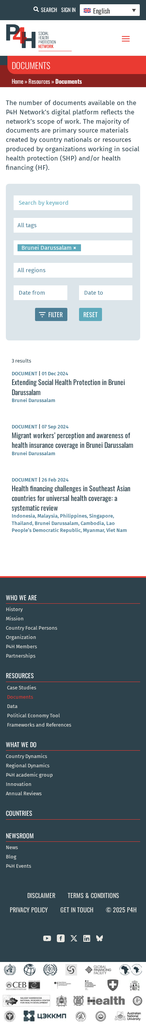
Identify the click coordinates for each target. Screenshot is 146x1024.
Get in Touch (76, 909)
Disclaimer (41, 895)
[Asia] (73, 270)
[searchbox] (73, 225)
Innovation (19, 784)
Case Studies (21, 688)
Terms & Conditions (93, 895)
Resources (39, 81)
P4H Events (18, 866)
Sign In (68, 9)
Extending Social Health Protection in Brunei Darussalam (68, 387)
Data (12, 706)
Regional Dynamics (27, 765)
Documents (20, 697)
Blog (11, 857)
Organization (21, 637)
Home (17, 81)
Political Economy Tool (33, 715)
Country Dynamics (26, 756)
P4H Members (21, 646)
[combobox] (73, 225)
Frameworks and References (39, 725)
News (12, 847)
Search (49, 9)
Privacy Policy (29, 909)
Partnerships (20, 656)
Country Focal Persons (31, 628)
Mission (15, 619)
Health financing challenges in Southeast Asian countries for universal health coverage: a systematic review (71, 498)
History (14, 609)
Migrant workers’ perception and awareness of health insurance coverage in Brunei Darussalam (72, 440)
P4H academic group (29, 775)
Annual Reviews (24, 793)
